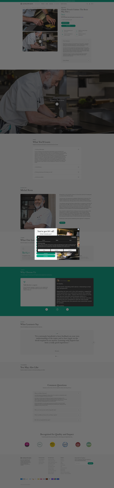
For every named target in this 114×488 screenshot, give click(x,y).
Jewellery (46, 256)
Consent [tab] (43, 240)
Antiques (46, 253)
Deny (44, 250)
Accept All (69, 250)
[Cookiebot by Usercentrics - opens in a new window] (72, 237)
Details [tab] (57, 240)
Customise (56, 250)
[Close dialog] (78, 229)
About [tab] (70, 240)
